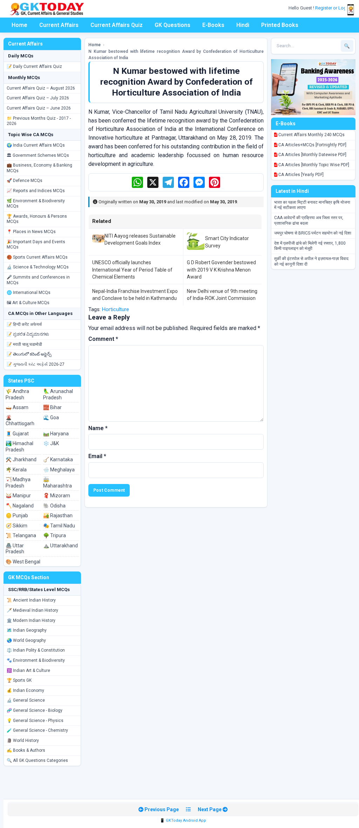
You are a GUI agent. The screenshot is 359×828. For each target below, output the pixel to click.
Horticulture (115, 309)
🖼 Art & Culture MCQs (28, 302)
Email (97, 456)
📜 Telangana (21, 535)
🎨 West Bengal (23, 561)
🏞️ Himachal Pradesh (19, 446)
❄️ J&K (51, 443)
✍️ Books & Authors (26, 750)
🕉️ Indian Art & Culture (28, 670)
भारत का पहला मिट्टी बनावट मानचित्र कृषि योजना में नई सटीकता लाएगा (312, 205)
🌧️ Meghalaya (59, 469)
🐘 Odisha (54, 505)
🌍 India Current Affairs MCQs (36, 145)
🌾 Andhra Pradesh (17, 394)
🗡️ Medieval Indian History (32, 610)
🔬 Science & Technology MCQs (38, 267)
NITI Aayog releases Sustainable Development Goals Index (140, 239)
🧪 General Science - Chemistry (37, 730)
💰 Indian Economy (25, 690)
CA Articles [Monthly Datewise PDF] (311, 154)
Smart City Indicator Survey (227, 242)
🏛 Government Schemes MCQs (38, 155)
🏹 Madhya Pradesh (18, 483)
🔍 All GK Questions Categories (37, 760)
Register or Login (333, 7)
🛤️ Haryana (56, 433)
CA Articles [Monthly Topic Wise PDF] (313, 164)
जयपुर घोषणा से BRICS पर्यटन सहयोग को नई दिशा (312, 233)
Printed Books (279, 25)
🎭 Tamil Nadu (59, 525)
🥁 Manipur (18, 495)
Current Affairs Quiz (116, 25)
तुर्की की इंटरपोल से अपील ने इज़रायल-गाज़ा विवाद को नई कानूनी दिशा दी (311, 261)
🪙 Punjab (17, 515)
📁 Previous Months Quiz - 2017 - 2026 (39, 121)
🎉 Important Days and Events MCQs (36, 244)
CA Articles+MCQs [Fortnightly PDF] (311, 144)
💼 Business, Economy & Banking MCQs (39, 168)
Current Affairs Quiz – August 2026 (41, 88)
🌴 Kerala (16, 469)
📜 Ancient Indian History (31, 600)
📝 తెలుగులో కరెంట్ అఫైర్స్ (29, 354)
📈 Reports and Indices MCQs (36, 190)
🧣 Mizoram (56, 495)
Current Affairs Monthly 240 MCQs (311, 134)
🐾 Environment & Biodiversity (36, 660)
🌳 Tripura (54, 535)
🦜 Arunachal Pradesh (58, 394)
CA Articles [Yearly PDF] (300, 174)
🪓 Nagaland (20, 505)
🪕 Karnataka (58, 459)
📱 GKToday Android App (183, 820)
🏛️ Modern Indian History (31, 620)
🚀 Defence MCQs (24, 180)
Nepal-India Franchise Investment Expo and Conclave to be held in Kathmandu (135, 294)
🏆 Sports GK (19, 680)
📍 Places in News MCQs (31, 231)
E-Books (213, 25)
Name (98, 428)
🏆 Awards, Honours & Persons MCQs (37, 219)
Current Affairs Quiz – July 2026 (38, 98)
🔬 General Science (26, 700)
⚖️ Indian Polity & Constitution (36, 650)
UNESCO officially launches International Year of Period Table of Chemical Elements (132, 270)
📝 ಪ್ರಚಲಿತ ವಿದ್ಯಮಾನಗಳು (28, 334)
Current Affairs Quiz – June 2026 (39, 108)
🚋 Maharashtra (57, 483)
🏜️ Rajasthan (58, 515)
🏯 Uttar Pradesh (15, 549)
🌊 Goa (51, 417)
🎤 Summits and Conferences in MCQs (38, 280)
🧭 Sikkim (16, 525)
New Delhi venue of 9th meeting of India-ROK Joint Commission (222, 294)
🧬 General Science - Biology (34, 710)
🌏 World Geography (26, 640)
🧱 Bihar (52, 407)
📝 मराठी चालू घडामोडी (24, 344)
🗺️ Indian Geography (27, 630)
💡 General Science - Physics (35, 720)
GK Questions (172, 25)
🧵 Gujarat (17, 433)
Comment (103, 339)
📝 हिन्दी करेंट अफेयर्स (24, 324)
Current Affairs (59, 25)
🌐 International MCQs (28, 292)
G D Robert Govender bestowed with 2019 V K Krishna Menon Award (221, 270)
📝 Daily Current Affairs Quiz (34, 66)
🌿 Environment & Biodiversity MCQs (36, 203)
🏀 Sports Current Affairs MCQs (37, 257)
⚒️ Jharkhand (21, 459)
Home (19, 25)
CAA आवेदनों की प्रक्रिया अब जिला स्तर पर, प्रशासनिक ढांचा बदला (308, 220)
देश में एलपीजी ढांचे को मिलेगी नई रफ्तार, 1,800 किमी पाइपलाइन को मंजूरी (310, 246)
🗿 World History (23, 740)
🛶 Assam (17, 407)
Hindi (242, 25)
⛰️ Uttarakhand (60, 545)
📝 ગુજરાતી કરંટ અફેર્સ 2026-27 (36, 364)
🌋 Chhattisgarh (20, 421)
